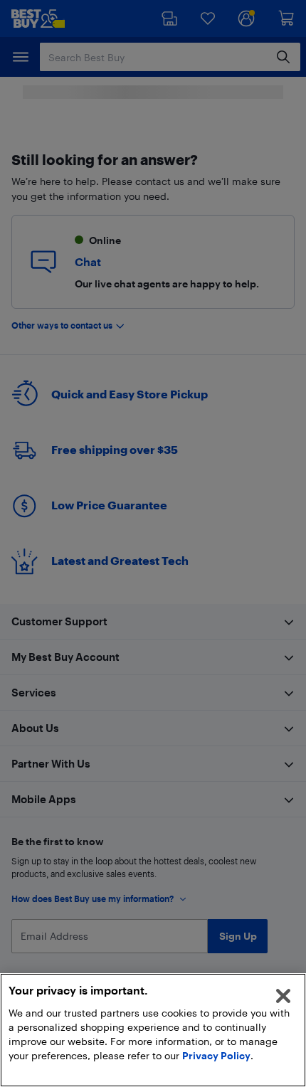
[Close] (283, 996)
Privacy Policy (216, 1055)
